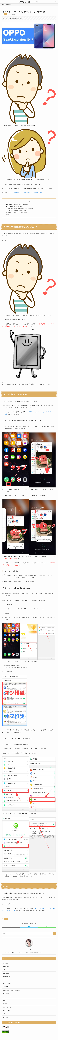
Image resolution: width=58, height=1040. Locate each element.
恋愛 (5, 1003)
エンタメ (6, 993)
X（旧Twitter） (8, 983)
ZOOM (6, 987)
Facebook (6, 966)
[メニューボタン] (1, 1)
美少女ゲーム (7, 1007)
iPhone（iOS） (8, 976)
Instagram (6, 973)
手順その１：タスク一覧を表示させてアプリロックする (20, 208)
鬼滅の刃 (6, 1017)
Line (5, 980)
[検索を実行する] (54, 933)
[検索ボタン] (56, 1)
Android (5, 14)
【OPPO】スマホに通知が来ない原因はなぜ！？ (18, 204)
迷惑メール (7, 1010)
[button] (11, 926)
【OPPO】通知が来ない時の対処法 (15, 206)
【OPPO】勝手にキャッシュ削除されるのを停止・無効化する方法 (25, 193)
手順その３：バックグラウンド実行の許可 (17, 212)
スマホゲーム (7, 997)
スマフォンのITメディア (29, 2)
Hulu (5, 970)
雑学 (5, 1014)
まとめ (7, 214)
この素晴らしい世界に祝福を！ (12, 990)
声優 (5, 1000)
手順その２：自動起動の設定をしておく (17, 210)
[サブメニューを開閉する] (54, 1007)
